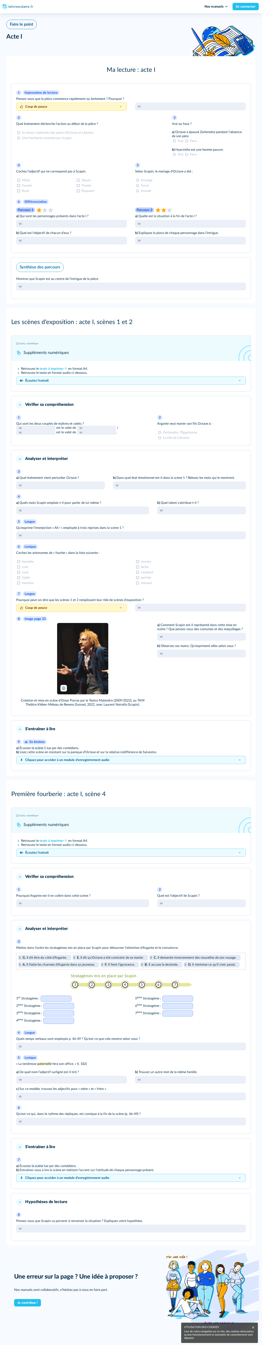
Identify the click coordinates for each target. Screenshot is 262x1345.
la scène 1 (39, 748)
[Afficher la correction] (233, 92)
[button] (131, 70)
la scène (37, 1166)
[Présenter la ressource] (242, 92)
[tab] (190, 106)
